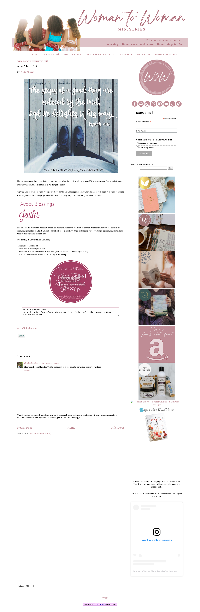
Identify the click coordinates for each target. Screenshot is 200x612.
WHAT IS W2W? (51, 54)
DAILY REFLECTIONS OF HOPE (134, 54)
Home (71, 427)
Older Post (117, 427)
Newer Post (24, 427)
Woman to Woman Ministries (146, 571)
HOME (35, 54)
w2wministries (169, 571)
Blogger (105, 597)
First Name (141, 131)
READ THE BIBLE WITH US (100, 54)
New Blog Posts (146, 147)
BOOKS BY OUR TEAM (166, 54)
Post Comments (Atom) (40, 433)
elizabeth (28, 363)
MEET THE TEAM (73, 54)
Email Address (143, 121)
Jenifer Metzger (27, 71)
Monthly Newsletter (148, 144)
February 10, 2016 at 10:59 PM (46, 363)
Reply (26, 371)
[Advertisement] (157, 461)
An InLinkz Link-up (27, 328)
